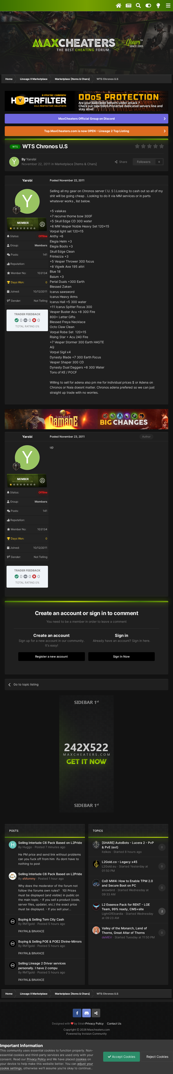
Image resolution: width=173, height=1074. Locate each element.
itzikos (106, 852)
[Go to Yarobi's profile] (14, 162)
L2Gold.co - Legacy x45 (119, 862)
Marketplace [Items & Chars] (76, 164)
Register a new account (51, 656)
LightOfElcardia (112, 913)
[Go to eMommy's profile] (12, 876)
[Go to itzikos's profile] (96, 845)
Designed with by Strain (68, 1023)
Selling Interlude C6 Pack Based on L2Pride (50, 843)
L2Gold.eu (109, 866)
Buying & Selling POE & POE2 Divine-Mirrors (50, 941)
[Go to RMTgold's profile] (12, 921)
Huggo (27, 847)
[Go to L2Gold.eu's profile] (96, 864)
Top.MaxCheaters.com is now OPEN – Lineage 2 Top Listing (86, 131)
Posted (50, 847)
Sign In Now (121, 656)
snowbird (108, 890)
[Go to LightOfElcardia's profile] (96, 906)
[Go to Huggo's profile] (12, 845)
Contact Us (114, 1023)
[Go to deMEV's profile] (96, 930)
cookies (81, 1059)
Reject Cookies (157, 1056)
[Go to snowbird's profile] (96, 883)
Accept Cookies (123, 1056)
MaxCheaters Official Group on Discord (86, 118)
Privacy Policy (94, 1023)
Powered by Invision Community (86, 1033)
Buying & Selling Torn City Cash (41, 919)
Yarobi (31, 159)
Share (122, 162)
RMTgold (29, 924)
